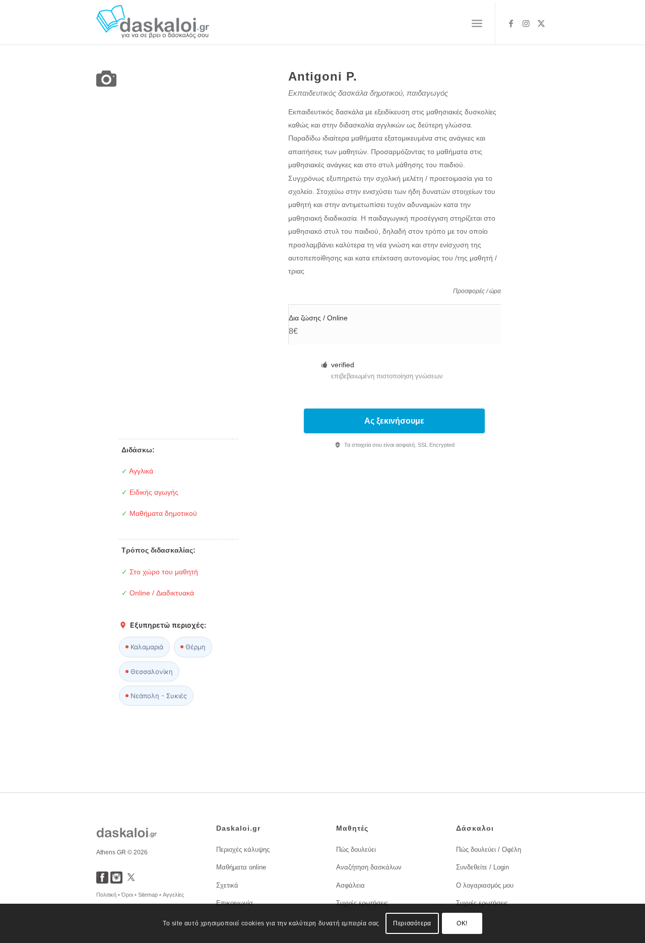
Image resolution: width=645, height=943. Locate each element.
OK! (462, 923)
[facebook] (102, 881)
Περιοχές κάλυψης (243, 849)
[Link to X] (541, 23)
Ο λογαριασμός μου (484, 885)
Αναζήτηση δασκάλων (369, 867)
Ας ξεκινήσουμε (394, 421)
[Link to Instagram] (526, 23)
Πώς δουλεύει (356, 849)
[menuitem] (477, 23)
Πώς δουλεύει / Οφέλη (488, 849)
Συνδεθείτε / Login (482, 867)
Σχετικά (227, 885)
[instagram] (116, 881)
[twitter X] (131, 881)
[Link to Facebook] (511, 23)
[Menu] (477, 23)
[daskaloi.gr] (153, 23)
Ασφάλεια (350, 885)
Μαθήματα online (241, 867)
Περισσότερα (412, 923)
